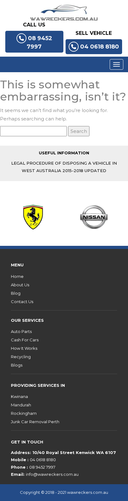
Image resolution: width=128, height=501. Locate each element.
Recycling (21, 356)
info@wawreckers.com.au (52, 474)
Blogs (16, 365)
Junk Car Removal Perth (35, 421)
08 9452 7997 (39, 42)
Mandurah (21, 404)
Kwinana (19, 396)
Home (17, 276)
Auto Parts (21, 331)
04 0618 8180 (99, 46)
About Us (20, 284)
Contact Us (22, 301)
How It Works (24, 348)
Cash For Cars (25, 339)
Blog (16, 293)
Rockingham (24, 413)
